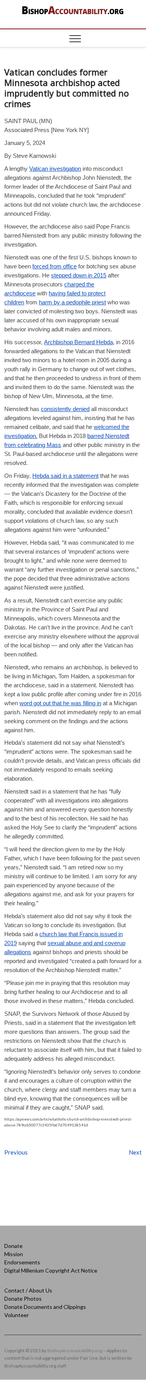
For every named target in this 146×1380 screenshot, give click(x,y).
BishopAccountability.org (74, 1350)
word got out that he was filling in (60, 703)
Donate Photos (23, 1298)
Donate (13, 1245)
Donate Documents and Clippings (45, 1306)
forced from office (54, 266)
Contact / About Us (28, 1290)
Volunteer (16, 1315)
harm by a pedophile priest (72, 302)
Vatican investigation (55, 168)
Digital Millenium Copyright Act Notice (50, 1270)
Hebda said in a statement (65, 475)
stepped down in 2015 (78, 275)
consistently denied (65, 409)
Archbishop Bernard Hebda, (79, 342)
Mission (13, 1254)
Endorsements (22, 1262)
